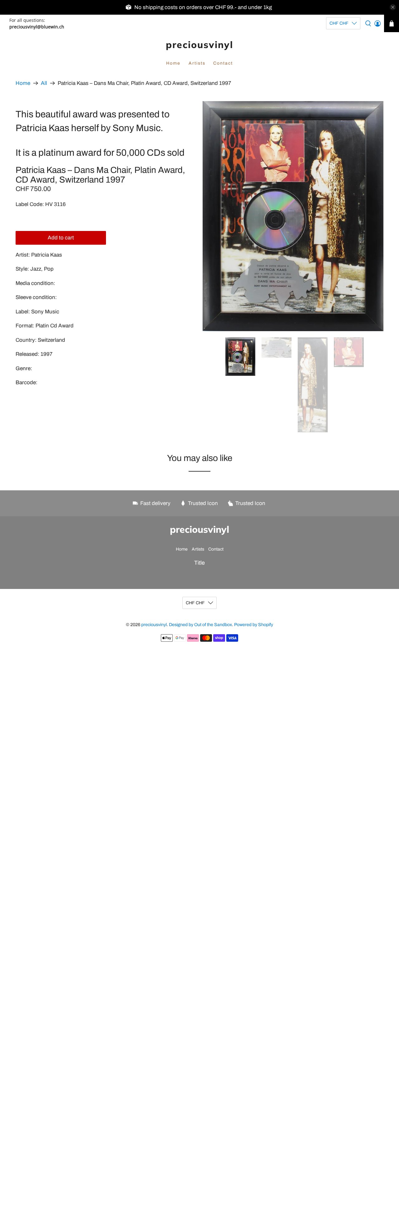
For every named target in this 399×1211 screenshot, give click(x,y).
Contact (223, 63)
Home (173, 63)
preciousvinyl (199, 45)
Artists (197, 63)
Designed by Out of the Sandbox (200, 624)
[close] (393, 7)
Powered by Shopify (253, 624)
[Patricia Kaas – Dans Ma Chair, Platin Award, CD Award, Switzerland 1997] (293, 216)
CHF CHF (339, 23)
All (44, 83)
